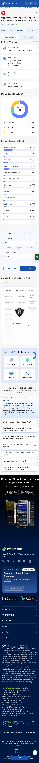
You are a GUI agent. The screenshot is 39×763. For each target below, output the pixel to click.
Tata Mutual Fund (27, 711)
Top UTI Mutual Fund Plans (11, 711)
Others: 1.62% (28, 37)
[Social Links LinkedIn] (8, 561)
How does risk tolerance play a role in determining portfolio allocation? (15, 468)
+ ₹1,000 (8, 248)
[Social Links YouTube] (19, 561)
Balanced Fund (16, 724)
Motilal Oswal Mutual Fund (11, 694)
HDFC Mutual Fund (26, 696)
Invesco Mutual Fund (9, 703)
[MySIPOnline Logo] (9, 3)
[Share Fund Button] (35, 13)
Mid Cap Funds (7, 726)
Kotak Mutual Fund (8, 713)
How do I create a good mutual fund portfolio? (15, 445)
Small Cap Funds (28, 724)
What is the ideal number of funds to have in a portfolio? (18, 454)
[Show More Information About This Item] (20, 42)
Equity (3, 24)
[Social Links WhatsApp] (30, 561)
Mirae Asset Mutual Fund (10, 696)
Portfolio (20, 30)
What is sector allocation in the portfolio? (17, 422)
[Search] (26, 3)
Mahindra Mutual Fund (9, 692)
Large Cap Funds (18, 722)
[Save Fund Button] (30, 13)
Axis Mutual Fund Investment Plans (13, 707)
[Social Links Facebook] (3, 561)
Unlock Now (18, 324)
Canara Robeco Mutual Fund (11, 701)
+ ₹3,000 (18, 248)
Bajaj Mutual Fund (8, 690)
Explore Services (12, 588)
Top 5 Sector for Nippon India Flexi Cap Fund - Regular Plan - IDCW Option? (19, 437)
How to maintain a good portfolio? (14, 461)
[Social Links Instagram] (24, 561)
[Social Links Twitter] (13, 561)
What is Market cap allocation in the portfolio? (15, 399)
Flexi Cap (10, 24)
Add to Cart (11, 268)
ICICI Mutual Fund (23, 688)
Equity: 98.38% (10, 37)
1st (9, 256)
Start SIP (28, 268)
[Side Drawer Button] (35, 3)
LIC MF (19, 703)
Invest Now (19, 758)
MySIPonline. (17, 732)
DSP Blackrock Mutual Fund (11, 705)
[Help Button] (35, 752)
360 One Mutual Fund (22, 690)
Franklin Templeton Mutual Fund (12, 709)
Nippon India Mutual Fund (10, 715)
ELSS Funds (29, 722)
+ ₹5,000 (28, 248)
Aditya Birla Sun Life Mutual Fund (13, 698)
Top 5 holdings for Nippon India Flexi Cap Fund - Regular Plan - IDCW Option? (17, 429)
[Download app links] (11, 492)
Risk (11, 30)
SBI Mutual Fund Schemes (24, 713)
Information (32, 30)
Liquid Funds (6, 724)
